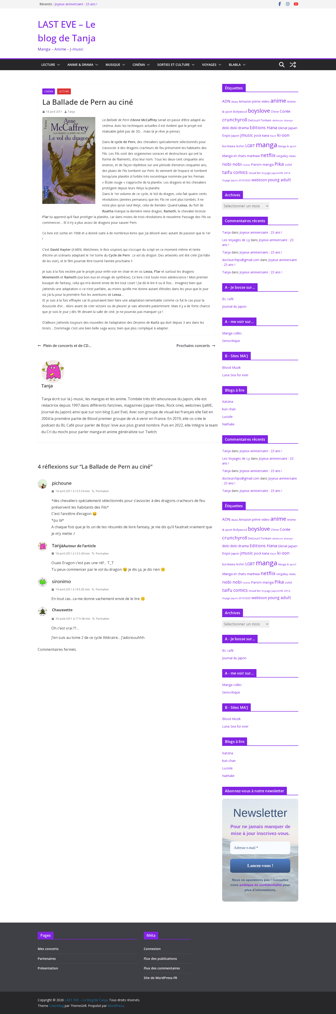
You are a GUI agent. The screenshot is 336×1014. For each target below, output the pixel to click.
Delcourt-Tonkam (259, 120)
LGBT (250, 145)
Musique (113, 64)
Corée (285, 111)
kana (265, 135)
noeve (246, 164)
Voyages (209, 64)
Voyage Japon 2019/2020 (236, 180)
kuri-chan (229, 409)
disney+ (288, 120)
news (292, 156)
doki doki (229, 127)
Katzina (227, 401)
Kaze (273, 135)
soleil (288, 164)
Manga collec (232, 333)
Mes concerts (48, 949)
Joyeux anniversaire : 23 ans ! (76, 4)
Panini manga (262, 164)
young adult (279, 179)
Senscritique (231, 341)
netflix (268, 155)
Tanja (71, 112)
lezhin (240, 146)
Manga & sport (287, 146)
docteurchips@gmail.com (240, 260)
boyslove (259, 110)
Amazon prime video (254, 101)
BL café (228, 299)
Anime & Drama (80, 64)
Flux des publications (160, 958)
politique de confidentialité (261, 885)
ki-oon (283, 135)
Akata (234, 101)
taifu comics (235, 172)
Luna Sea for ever (235, 375)
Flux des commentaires (162, 968)
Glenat (282, 128)
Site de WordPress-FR (160, 978)
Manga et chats (234, 155)
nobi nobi (232, 164)
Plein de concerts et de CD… (67, 345)
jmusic (246, 135)
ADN (226, 101)
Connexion (152, 949)
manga (266, 144)
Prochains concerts (193, 345)
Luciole (227, 416)
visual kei (255, 173)
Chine (275, 112)
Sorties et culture (173, 64)
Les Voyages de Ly (236, 240)
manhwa (253, 156)
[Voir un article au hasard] (292, 64)
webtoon (259, 179)
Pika (279, 164)
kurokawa (228, 146)
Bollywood (240, 112)
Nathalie (228, 424)
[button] (57, 64)
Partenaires (47, 958)
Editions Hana (263, 127)
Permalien (102, 491)
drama (243, 127)
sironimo (61, 581)
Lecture (48, 64)
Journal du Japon (234, 306)
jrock (257, 135)
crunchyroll (234, 119)
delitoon (277, 120)
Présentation (48, 968)
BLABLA (235, 64)
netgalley (282, 156)
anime (278, 100)
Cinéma (139, 64)
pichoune (62, 483)
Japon (235, 135)
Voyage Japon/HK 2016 (275, 173)
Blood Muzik (231, 367)
